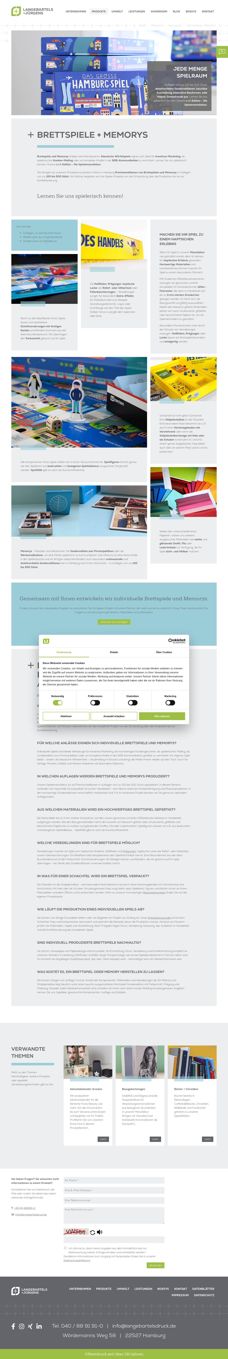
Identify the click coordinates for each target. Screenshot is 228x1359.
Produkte (103, 1289)
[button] (92, 1232)
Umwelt (123, 1289)
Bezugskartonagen (154, 892)
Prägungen (129, 851)
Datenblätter (203, 1289)
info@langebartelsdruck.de (31, 1214)
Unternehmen (80, 1289)
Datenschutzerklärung (77, 1260)
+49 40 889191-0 (24, 1208)
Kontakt (180, 1289)
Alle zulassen (162, 716)
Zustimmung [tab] (64, 652)
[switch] (95, 702)
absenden (155, 1265)
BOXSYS (163, 1289)
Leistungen (143, 1289)
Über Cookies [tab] (164, 652)
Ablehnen (66, 716)
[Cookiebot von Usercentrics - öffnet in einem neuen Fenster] (170, 641)
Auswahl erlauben (114, 716)
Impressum (180, 1295)
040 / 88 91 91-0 (82, 1326)
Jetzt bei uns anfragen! (114, 622)
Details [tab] (114, 652)
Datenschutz (204, 1295)
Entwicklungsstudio (159, 917)
